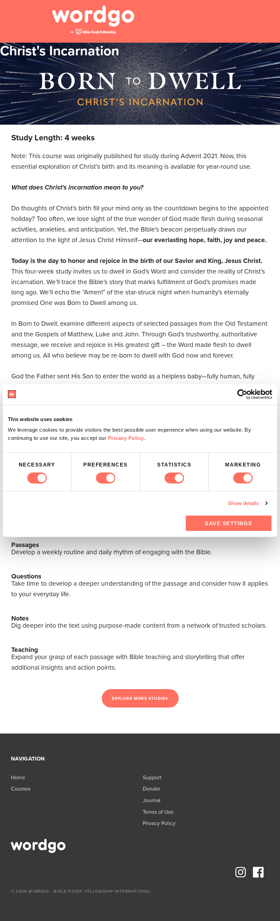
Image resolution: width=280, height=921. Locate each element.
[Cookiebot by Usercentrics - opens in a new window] (242, 394)
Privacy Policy (126, 438)
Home (18, 777)
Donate (151, 789)
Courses (20, 789)
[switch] (105, 477)
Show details (243, 503)
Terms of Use (158, 812)
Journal (151, 800)
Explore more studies (140, 698)
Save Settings (228, 523)
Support (152, 777)
